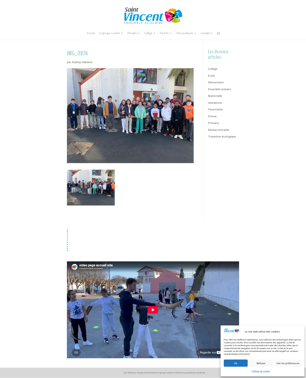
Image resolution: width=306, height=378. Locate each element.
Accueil (91, 33)
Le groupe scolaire (109, 33)
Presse (212, 116)
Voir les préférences (287, 363)
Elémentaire (216, 82)
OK (235, 363)
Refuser (261, 363)
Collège (148, 33)
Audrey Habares (82, 62)
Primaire (132, 33)
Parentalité (215, 109)
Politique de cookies (261, 371)
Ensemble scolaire (219, 89)
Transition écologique (222, 136)
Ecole (211, 75)
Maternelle (215, 96)
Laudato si (206, 33)
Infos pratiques (184, 33)
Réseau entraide (218, 130)
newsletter (215, 102)
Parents (164, 33)
